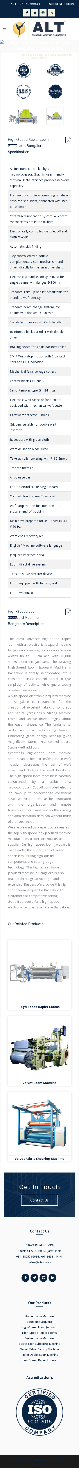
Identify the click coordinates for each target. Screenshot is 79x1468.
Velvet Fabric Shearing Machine (39, 1158)
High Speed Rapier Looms (40, 1007)
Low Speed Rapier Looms (39, 1360)
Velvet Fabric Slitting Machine (39, 1349)
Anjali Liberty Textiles (45, 1460)
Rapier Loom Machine (39, 1316)
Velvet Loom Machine (40, 1083)
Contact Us (39, 1200)
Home (11, 55)
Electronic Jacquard (39, 1322)
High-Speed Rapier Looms (39, 1333)
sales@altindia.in (61, 3)
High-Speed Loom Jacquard (39, 1327)
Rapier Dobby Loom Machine (39, 1355)
